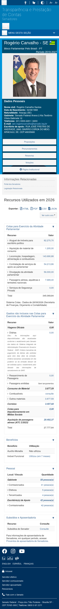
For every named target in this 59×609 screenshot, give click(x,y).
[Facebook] (5, 552)
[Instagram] (13, 552)
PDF (35, 208)
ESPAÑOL (17, 563)
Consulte (44, 528)
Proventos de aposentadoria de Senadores (27, 541)
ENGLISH (6, 563)
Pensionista (7, 589)
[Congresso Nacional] (10, 558)
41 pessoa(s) (47, 484)
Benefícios (12, 439)
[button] (25, 2)
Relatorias (29, 155)
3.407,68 (49, 403)
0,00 (51, 409)
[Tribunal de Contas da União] (16, 558)
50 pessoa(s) (47, 479)
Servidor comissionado (12, 581)
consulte (49, 393)
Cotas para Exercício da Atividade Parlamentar (24, 227)
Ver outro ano (48, 215)
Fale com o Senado (14, 594)
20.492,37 (49, 419)
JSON (53, 208)
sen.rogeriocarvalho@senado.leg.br (29, 123)
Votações (29, 162)
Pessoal (10, 468)
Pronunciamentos (29, 148)
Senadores (9, 19)
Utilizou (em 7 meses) (39, 456)
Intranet (8, 571)
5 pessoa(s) (48, 489)
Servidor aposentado (11, 585)
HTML (25, 208)
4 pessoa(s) (48, 495)
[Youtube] (21, 552)
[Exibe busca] (5, 26)
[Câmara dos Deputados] (4, 558)
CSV (44, 208)
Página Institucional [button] (30, 169)
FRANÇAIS (28, 563)
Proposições (29, 141)
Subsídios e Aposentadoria (21, 517)
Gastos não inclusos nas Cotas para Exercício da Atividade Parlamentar (26, 314)
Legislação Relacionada (13, 188)
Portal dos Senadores (12, 184)
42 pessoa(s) (47, 500)
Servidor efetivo (9, 577)
